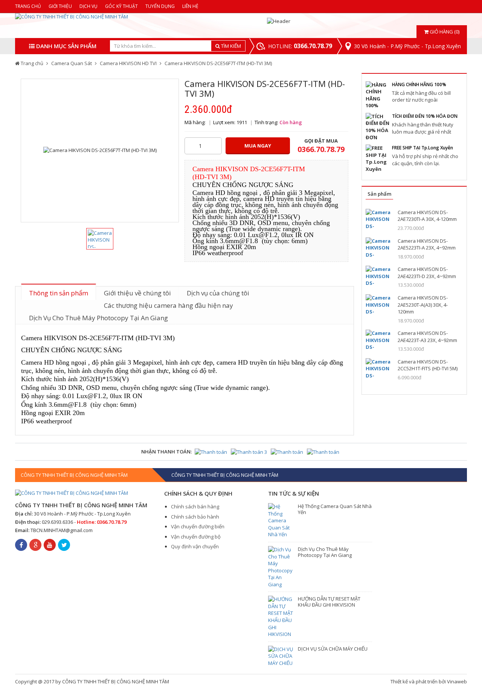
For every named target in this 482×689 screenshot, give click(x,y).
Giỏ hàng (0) (444, 31)
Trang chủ (28, 6)
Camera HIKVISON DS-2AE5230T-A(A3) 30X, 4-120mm (423, 304)
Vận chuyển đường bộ (196, 536)
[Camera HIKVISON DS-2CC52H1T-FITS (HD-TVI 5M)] (379, 368)
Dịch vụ (88, 6)
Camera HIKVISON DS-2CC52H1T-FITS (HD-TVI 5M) (428, 365)
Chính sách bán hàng (195, 506)
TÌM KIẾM (230, 46)
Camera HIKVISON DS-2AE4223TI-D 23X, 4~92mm (427, 273)
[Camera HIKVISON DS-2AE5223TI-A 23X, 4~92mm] (379, 247)
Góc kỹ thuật (121, 6)
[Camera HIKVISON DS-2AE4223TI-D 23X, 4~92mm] (379, 276)
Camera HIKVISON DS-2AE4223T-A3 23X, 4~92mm (427, 337)
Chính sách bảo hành (195, 516)
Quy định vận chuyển (195, 546)
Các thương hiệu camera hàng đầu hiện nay (168, 305)
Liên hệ (190, 6)
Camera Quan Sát (71, 63)
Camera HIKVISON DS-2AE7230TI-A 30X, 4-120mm (427, 216)
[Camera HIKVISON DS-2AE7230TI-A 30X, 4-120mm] (379, 219)
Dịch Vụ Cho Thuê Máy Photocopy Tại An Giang (98, 317)
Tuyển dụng (160, 6)
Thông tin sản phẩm (58, 293)
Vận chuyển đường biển (197, 526)
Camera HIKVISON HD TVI (128, 63)
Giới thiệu (60, 6)
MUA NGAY (257, 145)
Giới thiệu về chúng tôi (137, 293)
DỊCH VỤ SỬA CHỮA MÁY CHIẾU (333, 648)
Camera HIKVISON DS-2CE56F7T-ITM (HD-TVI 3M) (218, 63)
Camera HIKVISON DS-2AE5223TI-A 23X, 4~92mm (427, 244)
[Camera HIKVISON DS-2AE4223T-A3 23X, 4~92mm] (379, 340)
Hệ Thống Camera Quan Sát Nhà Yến (335, 509)
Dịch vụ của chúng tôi (218, 293)
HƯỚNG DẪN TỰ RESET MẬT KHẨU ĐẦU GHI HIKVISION (329, 601)
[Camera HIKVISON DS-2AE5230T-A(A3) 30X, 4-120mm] (379, 304)
